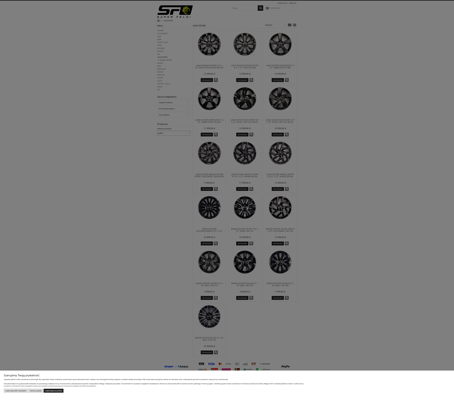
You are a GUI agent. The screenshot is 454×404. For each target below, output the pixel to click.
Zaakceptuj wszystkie (53, 391)
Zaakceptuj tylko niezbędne (15, 391)
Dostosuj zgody (36, 391)
